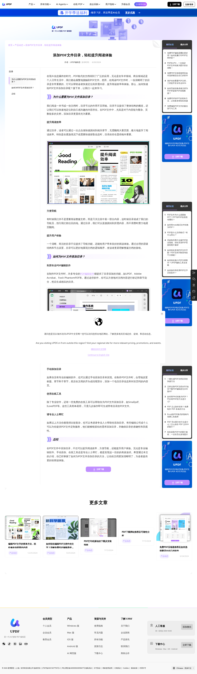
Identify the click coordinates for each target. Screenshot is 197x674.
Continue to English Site (98, 355)
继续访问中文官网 (98, 349)
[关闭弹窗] (162, 314)
